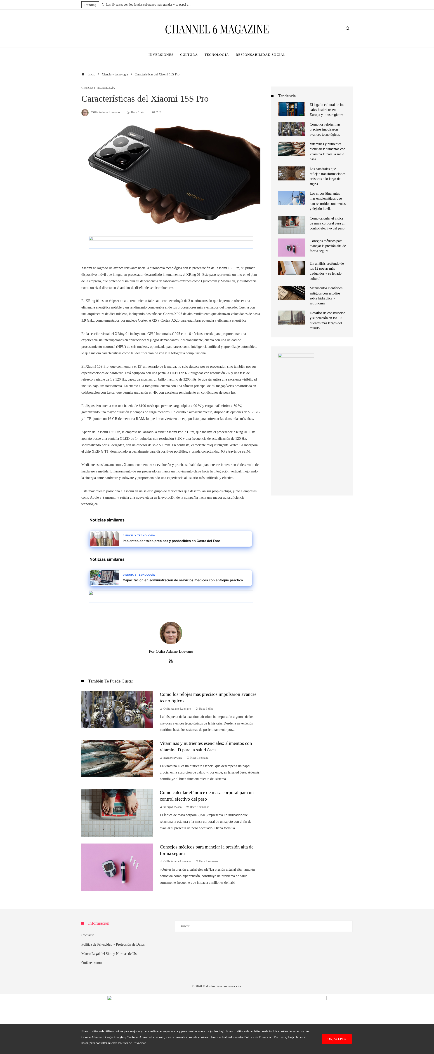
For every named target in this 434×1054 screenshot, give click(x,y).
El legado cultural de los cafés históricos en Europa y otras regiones (327, 110)
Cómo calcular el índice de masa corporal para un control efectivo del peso (327, 223)
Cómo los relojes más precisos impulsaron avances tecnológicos (325, 129)
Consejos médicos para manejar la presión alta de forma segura (328, 246)
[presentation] (102, 3)
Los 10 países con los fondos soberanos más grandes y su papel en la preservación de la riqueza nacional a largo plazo (149, 4)
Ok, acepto (337, 1039)
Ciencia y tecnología (98, 87)
